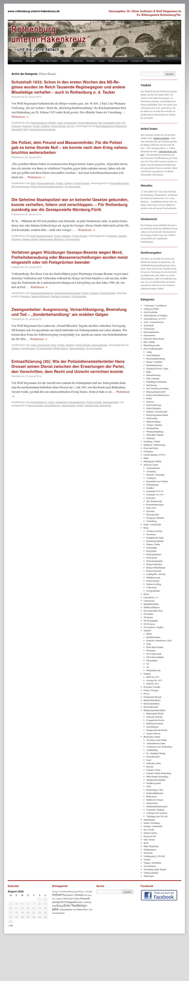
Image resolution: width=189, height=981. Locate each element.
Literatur (65, 60)
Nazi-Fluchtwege (153, 404)
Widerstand (149, 875)
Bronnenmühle (35, 405)
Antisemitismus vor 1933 (155, 318)
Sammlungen (149, 819)
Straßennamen (150, 849)
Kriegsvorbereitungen (155, 567)
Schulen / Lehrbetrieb (153, 826)
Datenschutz (153, 60)
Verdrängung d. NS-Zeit (154, 856)
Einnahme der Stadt (154, 537)
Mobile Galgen (60, 348)
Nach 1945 (151, 507)
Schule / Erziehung (152, 822)
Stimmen (78, 60)
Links (101, 60)
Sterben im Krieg (153, 584)
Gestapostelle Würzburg (51, 239)
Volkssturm (151, 587)
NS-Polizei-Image (20, 186)
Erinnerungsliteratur (155, 540)
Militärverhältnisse (152, 607)
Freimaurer (148, 451)
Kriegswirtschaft (153, 570)
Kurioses (150, 401)
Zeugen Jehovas (153, 733)
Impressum (137, 60)
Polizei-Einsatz (58, 126)
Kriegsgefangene (77, 402)
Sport (146, 842)
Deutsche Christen (154, 716)
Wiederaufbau (152, 428)
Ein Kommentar (72, 186)
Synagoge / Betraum (155, 517)
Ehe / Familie (149, 341)
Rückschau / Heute (152, 736)
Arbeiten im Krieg (154, 530)
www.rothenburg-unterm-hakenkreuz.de (34, 11)
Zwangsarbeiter (99, 344)
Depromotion (149, 335)
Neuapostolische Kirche (156, 730)
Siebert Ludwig (150, 832)
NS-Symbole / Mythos (154, 627)
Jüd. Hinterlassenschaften (157, 388)
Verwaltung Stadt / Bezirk (155, 869)
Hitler (146, 457)
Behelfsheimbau (153, 637)
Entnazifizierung (39, 402)
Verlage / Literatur (154, 424)
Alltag (149, 351)
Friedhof (150, 487)
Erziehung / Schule (152, 441)
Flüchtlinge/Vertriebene (156, 381)
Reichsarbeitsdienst (152, 700)
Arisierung (151, 471)
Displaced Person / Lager (157, 368)
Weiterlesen (20, 117)
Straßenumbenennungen (156, 806)
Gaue (148, 643)
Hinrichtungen (28, 348)
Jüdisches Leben (151, 464)
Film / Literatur (152, 378)
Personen (27, 126)
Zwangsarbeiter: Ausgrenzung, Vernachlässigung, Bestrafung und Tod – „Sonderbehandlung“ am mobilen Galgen (69, 311)
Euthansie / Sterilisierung (154, 444)
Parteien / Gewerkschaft (156, 411)
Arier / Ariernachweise (154, 321)
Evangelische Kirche (155, 720)
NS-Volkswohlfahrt (155, 657)
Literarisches (149, 600)
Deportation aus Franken (157, 481)
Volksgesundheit (151, 872)
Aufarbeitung (152, 749)
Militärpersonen (153, 577)
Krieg (33, 183)
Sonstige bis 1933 (154, 680)
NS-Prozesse (149, 623)
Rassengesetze (152, 514)
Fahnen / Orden (153, 544)
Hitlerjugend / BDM (152, 461)
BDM (149, 633)
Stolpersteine (152, 802)
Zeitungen (150, 438)
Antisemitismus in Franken (155, 315)
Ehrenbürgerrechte (152, 345)
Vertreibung (151, 521)
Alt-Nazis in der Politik (156, 739)
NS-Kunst (148, 617)
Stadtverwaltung (153, 421)
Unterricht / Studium (155, 809)
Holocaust (150, 497)
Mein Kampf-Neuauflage (157, 776)
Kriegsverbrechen (46, 183)
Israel (148, 759)
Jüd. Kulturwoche (154, 501)
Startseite (17, 60)
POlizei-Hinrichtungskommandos (46, 186)
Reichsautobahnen (151, 703)
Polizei (79, 405)
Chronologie (149, 328)
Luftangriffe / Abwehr (156, 574)
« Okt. (10, 925)
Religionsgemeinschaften (157, 414)
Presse (146, 693)
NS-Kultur (148, 613)
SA (68, 126)
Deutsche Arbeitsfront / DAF (159, 640)
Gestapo (113, 235)
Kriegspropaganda (154, 560)
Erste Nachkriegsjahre (42, 235)
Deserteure (151, 534)
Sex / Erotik (149, 829)
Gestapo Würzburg (40, 296)
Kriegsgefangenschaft (155, 391)
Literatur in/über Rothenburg (158, 773)
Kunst (146, 594)
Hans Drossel (68, 405)
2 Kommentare (72, 239)
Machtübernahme (151, 603)
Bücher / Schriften (154, 361)
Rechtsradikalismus (154, 793)
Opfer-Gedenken (153, 408)
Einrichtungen (152, 484)
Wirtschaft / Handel (154, 434)
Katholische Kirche (154, 723)
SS (72, 126)
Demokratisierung (154, 365)
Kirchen (149, 766)
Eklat (148, 371)
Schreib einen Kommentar (42, 129)
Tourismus (148, 852)
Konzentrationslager (87, 122)
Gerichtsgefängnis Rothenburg (111, 126)
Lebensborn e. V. (151, 597)
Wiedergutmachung (154, 431)
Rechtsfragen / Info (154, 789)
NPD (148, 786)
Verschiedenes (150, 866)
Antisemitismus (153, 467)
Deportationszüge (120, 183)
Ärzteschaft (149, 325)
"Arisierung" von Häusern (155, 305)
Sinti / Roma (149, 839)
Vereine (147, 859)
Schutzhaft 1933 (19, 129)
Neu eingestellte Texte (109, 122)
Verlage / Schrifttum (152, 862)
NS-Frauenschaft (153, 653)
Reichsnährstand (151, 706)
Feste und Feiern (151, 448)
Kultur (149, 398)
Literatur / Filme (153, 769)
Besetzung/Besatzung (155, 358)
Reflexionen (151, 796)
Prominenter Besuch (152, 696)
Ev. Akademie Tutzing (156, 753)
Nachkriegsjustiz (153, 783)
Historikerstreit (152, 756)
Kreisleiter (150, 650)
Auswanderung (153, 355)
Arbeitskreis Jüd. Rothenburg (159, 746)
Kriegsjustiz (151, 557)
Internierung (151, 385)
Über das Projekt (48, 60)
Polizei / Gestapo (41, 126)
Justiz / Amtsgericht (66, 122)
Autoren (91, 60)
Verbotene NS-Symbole (156, 812)
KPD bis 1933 (152, 676)
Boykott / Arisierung (155, 474)
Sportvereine (151, 418)
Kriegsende (151, 550)
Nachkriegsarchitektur (156, 779)
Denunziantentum (151, 331)
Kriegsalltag (151, 547)
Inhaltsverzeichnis (118, 60)
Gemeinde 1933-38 (154, 491)
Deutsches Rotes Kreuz (154, 338)
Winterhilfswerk (153, 670)
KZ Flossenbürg (44, 348)
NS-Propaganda (151, 620)
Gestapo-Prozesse (60, 296)
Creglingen (151, 477)
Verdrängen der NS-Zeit (156, 816)
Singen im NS (150, 836)
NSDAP (147, 630)
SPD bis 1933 (152, 683)
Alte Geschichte (150, 312)
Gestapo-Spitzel (30, 239)
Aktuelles (31, 60)
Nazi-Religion (152, 726)
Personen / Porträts (152, 686)
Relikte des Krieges (154, 799)
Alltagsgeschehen (151, 308)
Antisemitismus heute (155, 743)
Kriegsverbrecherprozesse (67, 293)
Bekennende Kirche (155, 713)
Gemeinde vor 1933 (155, 494)
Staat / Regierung (151, 846)
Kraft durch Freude (154, 647)
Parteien (147, 673)
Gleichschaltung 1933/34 (43, 122)
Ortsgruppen (151, 660)
